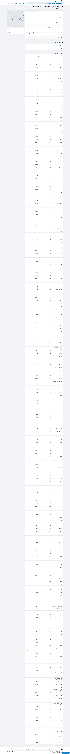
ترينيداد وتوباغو (60, 300)
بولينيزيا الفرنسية (60, 283)
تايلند (61, 292)
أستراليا (61, 67)
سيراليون (61, 456)
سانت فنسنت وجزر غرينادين (58, 428)
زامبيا (61, 411)
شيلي (61, 461)
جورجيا (61, 395)
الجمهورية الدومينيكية (59, 153)
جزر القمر (61, 333)
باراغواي (61, 231)
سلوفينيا (61, 445)
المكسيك (61, 200)
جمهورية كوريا (60, 378)
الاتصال (50, 751)
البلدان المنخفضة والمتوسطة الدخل (57, 728)
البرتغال (61, 142)
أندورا (61, 81)
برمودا (61, 242)
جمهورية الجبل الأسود (59, 364)
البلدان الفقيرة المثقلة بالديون (58, 695)
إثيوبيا (61, 103)
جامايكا (61, 322)
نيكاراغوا (61, 642)
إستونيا (61, 111)
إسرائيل (61, 114)
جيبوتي (61, 397)
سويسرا (61, 453)
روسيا (61, 406)
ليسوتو (61, 581)
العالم (61, 662)
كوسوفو (61, 550)
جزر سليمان (60, 342)
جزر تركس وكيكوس (59, 339)
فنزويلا (61, 509)
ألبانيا (61, 72)
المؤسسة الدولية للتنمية (42, 749)
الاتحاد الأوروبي (60, 692)
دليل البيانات (20, 3)
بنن (61, 261)
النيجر (61, 214)
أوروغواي (61, 86)
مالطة (61, 586)
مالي (61, 589)
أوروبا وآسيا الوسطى (59, 687)
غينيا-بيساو (60, 500)
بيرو (61, 286)
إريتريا (61, 106)
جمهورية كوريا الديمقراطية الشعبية (57, 381)
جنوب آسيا (60, 712)
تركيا (61, 297)
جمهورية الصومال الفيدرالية (58, 367)
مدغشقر (61, 595)
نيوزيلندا (61, 645)
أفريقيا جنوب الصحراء (59, 667)
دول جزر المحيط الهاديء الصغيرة (58, 717)
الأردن (61, 131)
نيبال (61, 636)
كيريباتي (61, 556)
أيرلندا (61, 97)
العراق (61, 186)
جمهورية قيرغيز (60, 375)
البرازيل (61, 139)
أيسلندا (61, 100)
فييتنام (61, 517)
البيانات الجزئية (12, 3)
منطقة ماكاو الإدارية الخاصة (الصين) (57, 606)
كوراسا (61, 545)
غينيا (61, 495)
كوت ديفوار (60, 542)
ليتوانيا (61, 575)
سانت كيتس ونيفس (59, 431)
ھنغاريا (61, 656)
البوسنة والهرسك (60, 145)
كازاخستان (60, 525)
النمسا (61, 211)
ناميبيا (61, 631)
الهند (61, 48)
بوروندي (61, 275)
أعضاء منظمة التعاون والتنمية (58, 664)
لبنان (61, 564)
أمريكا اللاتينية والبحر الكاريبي (58, 676)
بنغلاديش (61, 256)
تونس (61, 314)
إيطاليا (61, 125)
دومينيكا (61, 400)
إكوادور (61, 120)
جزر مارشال (60, 353)
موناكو (61, 625)
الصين (61, 181)
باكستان (61, 233)
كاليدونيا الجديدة (60, 528)
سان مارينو (60, 425)
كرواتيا (61, 531)
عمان (61, 470)
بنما (61, 258)
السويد (61, 178)
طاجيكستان (60, 467)
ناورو (61, 634)
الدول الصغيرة (60, 698)
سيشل (61, 459)
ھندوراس (61, 653)
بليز (61, 253)
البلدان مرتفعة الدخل (59, 731)
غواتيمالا (61, 486)
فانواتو (61, 503)
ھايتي (61, 650)
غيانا (61, 492)
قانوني (62, 751)
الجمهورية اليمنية (60, 161)
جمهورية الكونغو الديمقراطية (58, 372)
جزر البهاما (60, 328)
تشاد (61, 303)
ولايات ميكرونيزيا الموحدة (58, 648)
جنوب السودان (60, 392)
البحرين (61, 136)
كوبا (61, 539)
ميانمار (61, 628)
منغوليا (61, 611)
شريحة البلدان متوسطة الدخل (58, 739)
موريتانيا (61, 614)
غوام (61, 489)
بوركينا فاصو (60, 272)
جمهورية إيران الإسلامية (59, 361)
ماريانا (61, 584)
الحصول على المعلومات (58, 751)
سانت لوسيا (60, 434)
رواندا (61, 403)
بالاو (61, 236)
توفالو (61, 311)
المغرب (61, 197)
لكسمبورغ (61, 567)
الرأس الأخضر (60, 167)
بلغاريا (61, 250)
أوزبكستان (61, 89)
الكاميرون (61, 192)
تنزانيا (61, 306)
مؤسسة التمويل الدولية (36, 749)
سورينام (61, 450)
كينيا (61, 559)
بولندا (61, 278)
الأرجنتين (61, 128)
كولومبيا (61, 553)
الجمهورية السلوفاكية (59, 156)
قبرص (61, 520)
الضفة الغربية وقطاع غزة (59, 183)
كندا (61, 536)
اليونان (61, 225)
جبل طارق (61, 325)
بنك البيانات (16, 3)
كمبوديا (61, 534)
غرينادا (61, 481)
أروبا (61, 64)
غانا (61, 478)
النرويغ (61, 208)
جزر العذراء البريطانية (59, 331)
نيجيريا (61, 639)
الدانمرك (61, 164)
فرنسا (61, 506)
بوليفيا (61, 281)
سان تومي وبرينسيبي (59, 422)
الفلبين (61, 189)
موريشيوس (60, 617)
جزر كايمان (60, 350)
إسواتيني (61, 117)
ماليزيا (61, 592)
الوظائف (52, 751)
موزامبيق (61, 620)
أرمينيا (61, 61)
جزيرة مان (60, 356)
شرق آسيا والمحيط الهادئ (59, 720)
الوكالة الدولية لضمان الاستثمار (29, 749)
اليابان (61, 222)
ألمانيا (61, 75)
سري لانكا (61, 442)
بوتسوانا (61, 267)
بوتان (61, 264)
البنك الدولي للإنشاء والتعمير (50, 749)
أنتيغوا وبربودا (60, 78)
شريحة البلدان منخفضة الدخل (58, 742)
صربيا (61, 464)
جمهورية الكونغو (60, 370)
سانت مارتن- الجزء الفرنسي (58, 436)
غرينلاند (61, 484)
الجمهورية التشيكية (59, 150)
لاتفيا (61, 561)
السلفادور (61, 170)
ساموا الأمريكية (60, 420)
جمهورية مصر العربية (59, 386)
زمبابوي (61, 414)
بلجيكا (61, 247)
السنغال (61, 172)
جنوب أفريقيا (60, 389)
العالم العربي (60, 709)
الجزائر (61, 147)
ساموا (61, 417)
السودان (61, 175)
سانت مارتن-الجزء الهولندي (58, 439)
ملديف (61, 603)
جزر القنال (61, 336)
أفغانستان (61, 70)
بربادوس (61, 239)
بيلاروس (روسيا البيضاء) (59, 289)
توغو (61, 308)
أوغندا (61, 92)
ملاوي (61, 600)
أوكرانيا (61, 95)
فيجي (61, 514)
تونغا (61, 317)
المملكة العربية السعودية (59, 203)
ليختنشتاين (60, 578)
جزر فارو (61, 345)
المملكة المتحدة (60, 206)
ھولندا (61, 659)
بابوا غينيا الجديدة (59, 228)
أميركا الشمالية (60, 681)
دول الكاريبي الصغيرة (59, 714)
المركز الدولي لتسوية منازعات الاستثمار (21, 749)
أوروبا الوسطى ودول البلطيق (58, 684)
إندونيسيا (61, 122)
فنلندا (61, 511)
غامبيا (61, 475)
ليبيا (61, 570)
